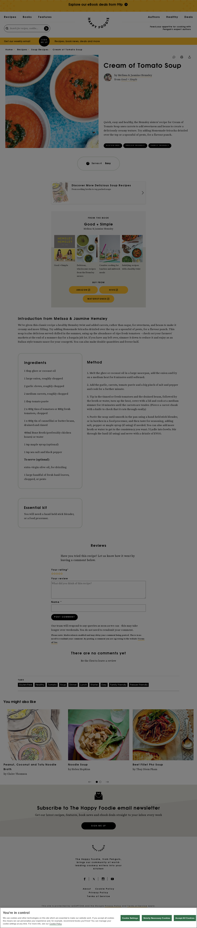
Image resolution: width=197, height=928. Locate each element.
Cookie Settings (130, 918)
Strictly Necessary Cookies (156, 918)
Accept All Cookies (184, 918)
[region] (98, 918)
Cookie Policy (55, 924)
